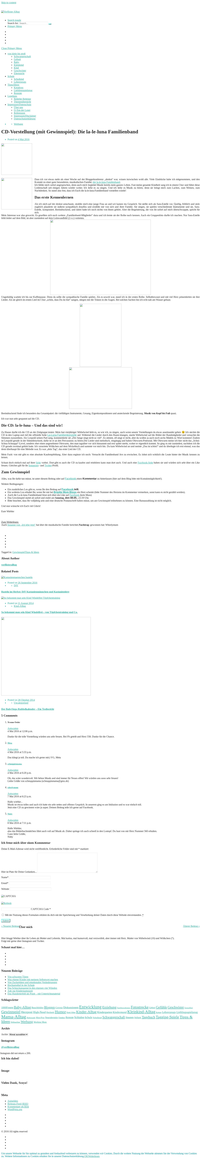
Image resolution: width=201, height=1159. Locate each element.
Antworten (13, 728)
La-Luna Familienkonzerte (62, 435)
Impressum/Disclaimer (25, 116)
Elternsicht (19, 73)
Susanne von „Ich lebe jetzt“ (21, 525)
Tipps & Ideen (32, 552)
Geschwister (20, 70)
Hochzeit (50, 1012)
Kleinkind (19, 65)
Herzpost (27, 1012)
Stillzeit (137, 1017)
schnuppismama (15, 764)
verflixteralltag (9, 564)
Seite (38, 462)
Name (4, 877)
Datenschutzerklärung (24, 118)
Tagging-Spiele (167, 1017)
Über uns (18, 107)
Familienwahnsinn (123, 1008)
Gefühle (161, 1007)
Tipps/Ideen (13, 84)
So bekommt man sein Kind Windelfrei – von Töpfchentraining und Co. (39, 612)
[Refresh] (6, 903)
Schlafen (79, 1017)
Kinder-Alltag (86, 1012)
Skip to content (8, 2)
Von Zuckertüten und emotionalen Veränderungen (32, 982)
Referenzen (19, 113)
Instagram (33, 465)
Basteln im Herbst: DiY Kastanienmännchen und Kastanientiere (35, 591)
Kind (16, 67)
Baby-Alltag (22, 1007)
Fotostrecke (140, 1007)
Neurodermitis (51, 1017)
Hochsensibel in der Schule (21, 985)
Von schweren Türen (18, 976)
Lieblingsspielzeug (23, 90)
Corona (59, 1007)
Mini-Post (40, 1018)
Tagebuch (148, 1017)
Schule (11, 76)
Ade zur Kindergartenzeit (20, 991)
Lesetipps (12, 96)
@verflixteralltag (10, 1047)
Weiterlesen (94, 1156)
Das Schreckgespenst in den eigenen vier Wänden (32, 988)
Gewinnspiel (18, 552)
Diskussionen (71, 1007)
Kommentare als (18, 1106)
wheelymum (13, 787)
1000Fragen (7, 1007)
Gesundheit (189, 1008)
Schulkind (19, 79)
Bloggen (49, 1007)
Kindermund (120, 1012)
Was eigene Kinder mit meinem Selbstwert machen (33, 979)
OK (86, 1156)
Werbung (18, 124)
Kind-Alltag (20, 606)
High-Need (39, 1012)
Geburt (17, 59)
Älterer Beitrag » (191, 926)
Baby (16, 62)
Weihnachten (15, 1022)
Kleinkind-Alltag (141, 1011)
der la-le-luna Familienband (106, 182)
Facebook (71, 478)
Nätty (10, 814)
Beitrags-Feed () (18, 1103)
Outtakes (61, 1018)
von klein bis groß (16, 53)
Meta (10, 743)
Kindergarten (104, 1012)
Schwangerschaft (22, 56)
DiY (16, 585)
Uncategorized (21, 702)
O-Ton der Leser (22, 110)
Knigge (158, 1012)
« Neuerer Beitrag (10, 926)
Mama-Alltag (13, 1016)
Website (5, 889)
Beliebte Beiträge (22, 99)
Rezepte (18, 93)
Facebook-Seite (145, 462)
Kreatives (18, 87)
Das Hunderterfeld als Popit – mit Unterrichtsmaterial (34, 993)
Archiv (4, 1034)
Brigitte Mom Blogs (65, 492)
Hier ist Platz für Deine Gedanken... (19, 871)
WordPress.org (15, 1109)
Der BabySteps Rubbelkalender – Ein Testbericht (27, 709)
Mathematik (31, 1018)
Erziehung (109, 1007)
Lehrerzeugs (20, 82)
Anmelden (13, 1101)
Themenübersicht (22, 101)
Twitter (48, 465)
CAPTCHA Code (40, 909)
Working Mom (40, 1022)
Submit (6, 920)
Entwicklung (90, 1007)
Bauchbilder (37, 1007)
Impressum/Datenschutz (19, 104)
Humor (60, 1012)
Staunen (130, 1017)
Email (4, 883)
